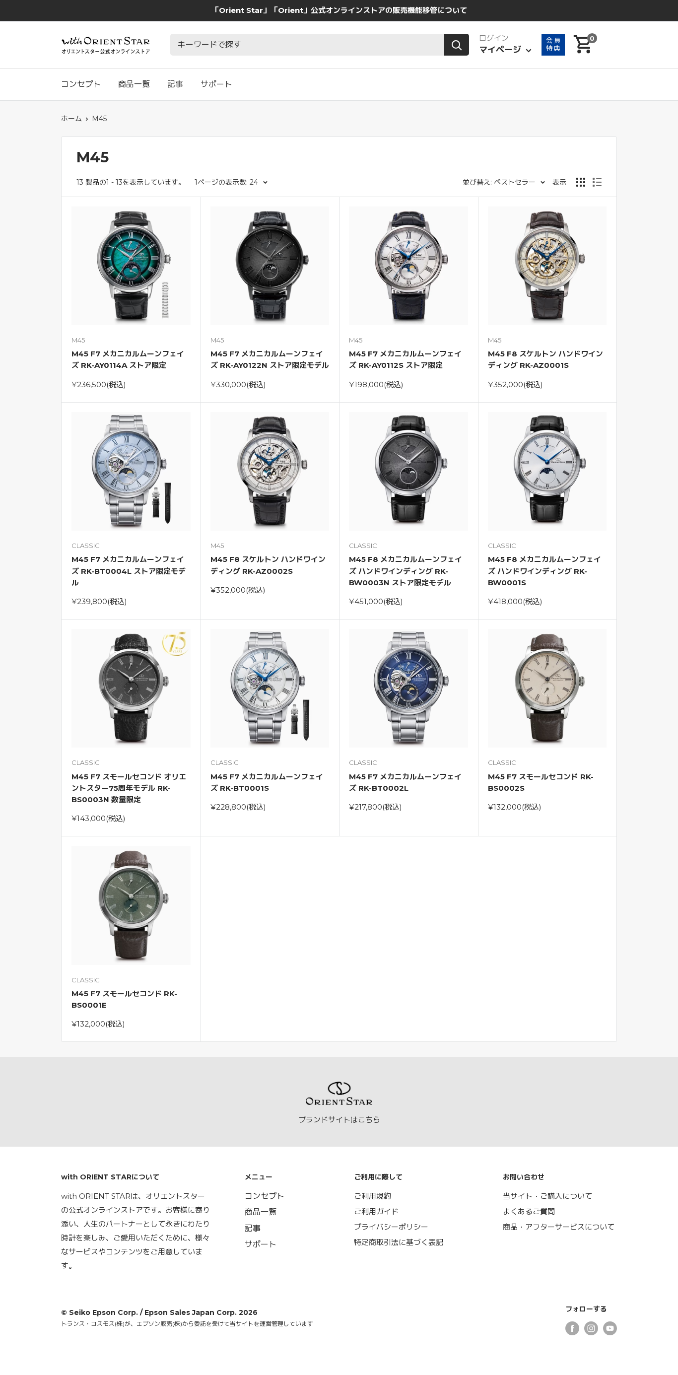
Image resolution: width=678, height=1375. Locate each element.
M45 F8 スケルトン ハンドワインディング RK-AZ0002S (268, 564)
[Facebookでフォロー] (572, 1328)
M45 (99, 118)
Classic (85, 546)
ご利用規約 (372, 1196)
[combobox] (307, 45)
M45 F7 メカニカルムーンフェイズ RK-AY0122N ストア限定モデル (269, 359)
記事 (175, 84)
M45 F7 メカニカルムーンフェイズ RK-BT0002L (405, 782)
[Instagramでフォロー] (591, 1328)
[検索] (456, 45)
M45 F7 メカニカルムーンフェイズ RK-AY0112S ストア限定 (405, 359)
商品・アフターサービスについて (558, 1227)
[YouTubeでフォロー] (610, 1328)
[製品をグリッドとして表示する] (580, 182)
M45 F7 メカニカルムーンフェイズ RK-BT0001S (266, 782)
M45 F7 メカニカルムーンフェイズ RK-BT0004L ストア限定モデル (128, 570)
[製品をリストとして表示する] (597, 182)
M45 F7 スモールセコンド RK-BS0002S (541, 782)
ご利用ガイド (376, 1211)
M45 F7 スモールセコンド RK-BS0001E (124, 999)
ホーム (71, 118)
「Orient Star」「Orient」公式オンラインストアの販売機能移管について (339, 10)
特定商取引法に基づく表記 (398, 1242)
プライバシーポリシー (391, 1227)
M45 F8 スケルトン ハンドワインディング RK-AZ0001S (545, 359)
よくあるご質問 (529, 1211)
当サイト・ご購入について (547, 1196)
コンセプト (81, 84)
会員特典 (553, 44)
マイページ (501, 50)
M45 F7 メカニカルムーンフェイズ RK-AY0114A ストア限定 (127, 359)
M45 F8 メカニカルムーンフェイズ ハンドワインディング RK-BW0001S (544, 570)
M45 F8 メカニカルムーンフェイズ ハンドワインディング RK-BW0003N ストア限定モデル (405, 570)
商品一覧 (134, 84)
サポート (216, 84)
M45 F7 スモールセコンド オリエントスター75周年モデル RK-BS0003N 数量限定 (128, 788)
